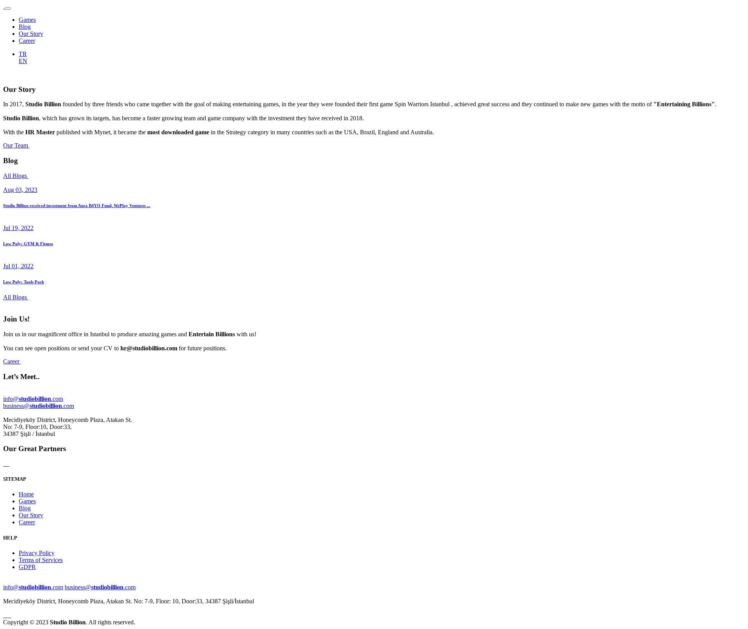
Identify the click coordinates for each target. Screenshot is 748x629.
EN (23, 61)
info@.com (33, 398)
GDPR (27, 567)
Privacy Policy (37, 553)
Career (27, 40)
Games (27, 19)
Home (26, 494)
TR (23, 54)
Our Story (31, 33)
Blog (25, 26)
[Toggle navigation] (8, 8)
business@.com (38, 405)
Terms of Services (41, 560)
